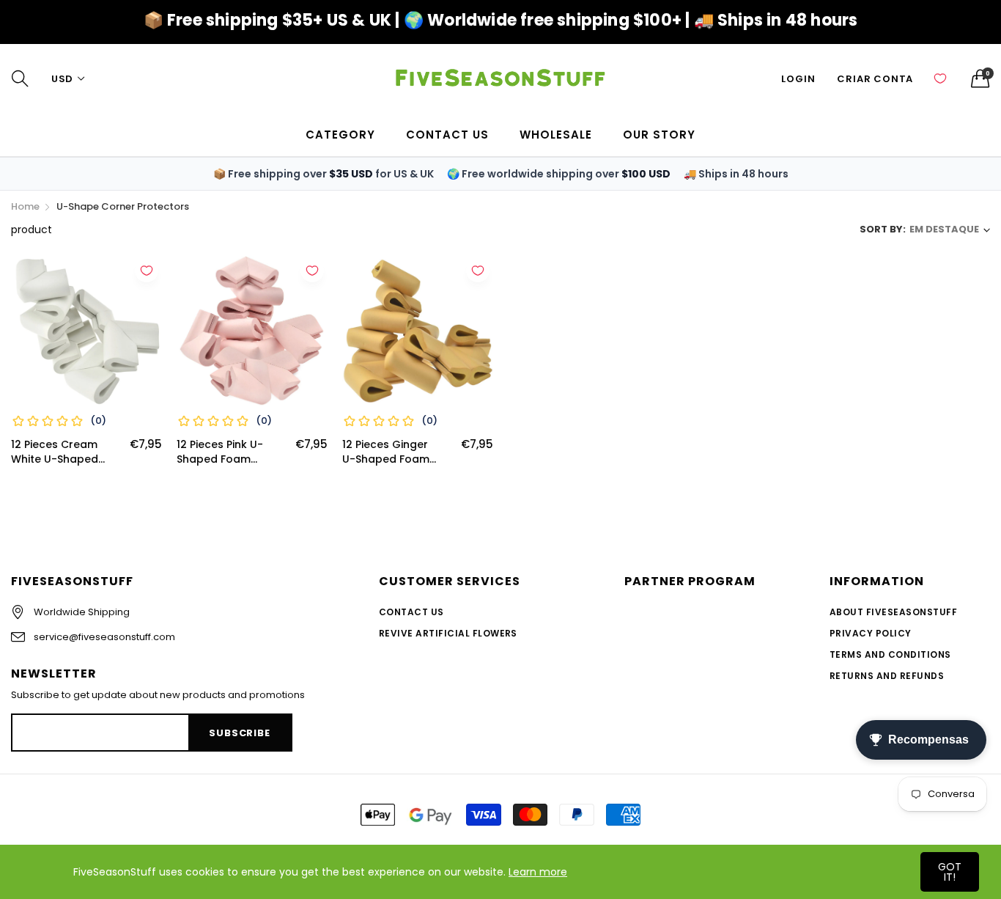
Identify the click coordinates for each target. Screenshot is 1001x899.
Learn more (538, 872)
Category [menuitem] (340, 134)
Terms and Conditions (890, 654)
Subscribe (239, 733)
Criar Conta (875, 79)
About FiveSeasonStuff (893, 612)
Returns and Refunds (887, 675)
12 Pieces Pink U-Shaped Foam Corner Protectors (225, 452)
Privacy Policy (871, 633)
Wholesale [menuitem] (556, 134)
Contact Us (411, 612)
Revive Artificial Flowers (448, 633)
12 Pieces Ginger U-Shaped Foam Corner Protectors (391, 452)
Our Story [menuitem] (659, 134)
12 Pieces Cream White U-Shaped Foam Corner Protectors (54, 452)
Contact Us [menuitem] (447, 134)
